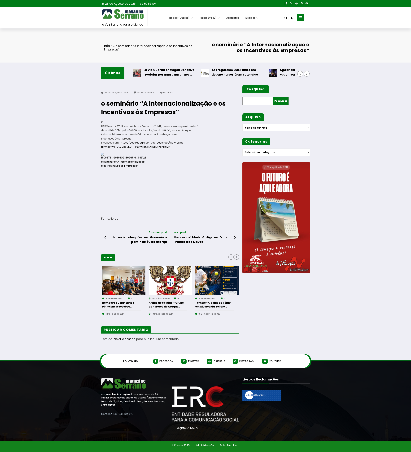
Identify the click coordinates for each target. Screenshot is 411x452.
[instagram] (302, 3)
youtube (275, 361)
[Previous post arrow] (105, 237)
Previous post (158, 232)
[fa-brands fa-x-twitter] (291, 3)
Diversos (250, 17)
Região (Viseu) (208, 17)
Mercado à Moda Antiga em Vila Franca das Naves (200, 239)
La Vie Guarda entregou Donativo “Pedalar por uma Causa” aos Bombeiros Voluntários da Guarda (154, 72)
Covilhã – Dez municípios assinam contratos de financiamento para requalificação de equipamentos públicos (234, 305)
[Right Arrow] (307, 74)
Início (108, 46)
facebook (166, 361)
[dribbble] (296, 3)
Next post (180, 232)
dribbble (219, 361)
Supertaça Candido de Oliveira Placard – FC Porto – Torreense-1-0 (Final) (189, 305)
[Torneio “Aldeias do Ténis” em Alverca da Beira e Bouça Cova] (145, 280)
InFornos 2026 (181, 445)
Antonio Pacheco (136, 298)
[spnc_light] (292, 17)
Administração (204, 445)
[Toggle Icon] (300, 17)
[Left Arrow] (300, 74)
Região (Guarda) (179, 17)
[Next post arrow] (235, 237)
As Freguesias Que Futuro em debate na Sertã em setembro (219, 72)
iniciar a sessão (124, 339)
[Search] (286, 17)
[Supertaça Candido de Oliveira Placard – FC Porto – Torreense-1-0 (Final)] (192, 280)
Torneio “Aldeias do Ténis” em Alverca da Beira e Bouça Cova (142, 305)
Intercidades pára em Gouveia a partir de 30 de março (140, 239)
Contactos (232, 17)
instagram (246, 361)
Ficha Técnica (228, 445)
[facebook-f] (286, 3)
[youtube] (307, 3)
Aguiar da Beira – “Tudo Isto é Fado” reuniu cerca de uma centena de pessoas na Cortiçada (290, 72)
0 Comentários (145, 92)
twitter (193, 361)
